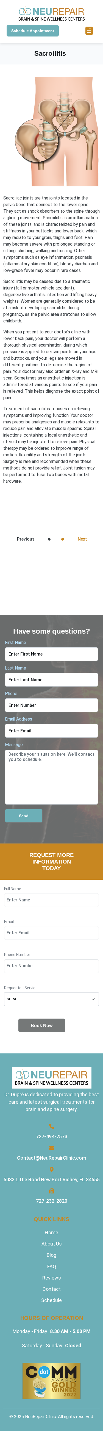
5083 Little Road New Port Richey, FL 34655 (52, 1179)
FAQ (51, 1266)
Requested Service (21, 988)
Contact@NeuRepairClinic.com (51, 1158)
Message (14, 744)
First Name (15, 642)
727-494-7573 (51, 1136)
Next (82, 539)
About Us (51, 1244)
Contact (52, 1289)
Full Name (12, 889)
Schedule (51, 1300)
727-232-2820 (51, 1201)
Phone (11, 693)
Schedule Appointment (32, 31)
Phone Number (17, 955)
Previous (10, 539)
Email (9, 922)
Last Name (15, 668)
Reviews (51, 1278)
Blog (51, 1255)
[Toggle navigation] (89, 31)
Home (51, 1232)
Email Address (18, 719)
